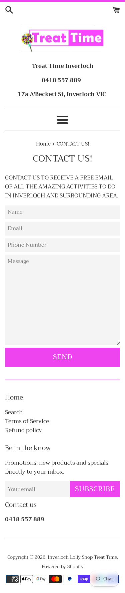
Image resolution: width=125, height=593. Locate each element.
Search (14, 412)
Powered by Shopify (63, 566)
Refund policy (23, 430)
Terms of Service (27, 421)
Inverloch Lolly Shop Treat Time (82, 557)
